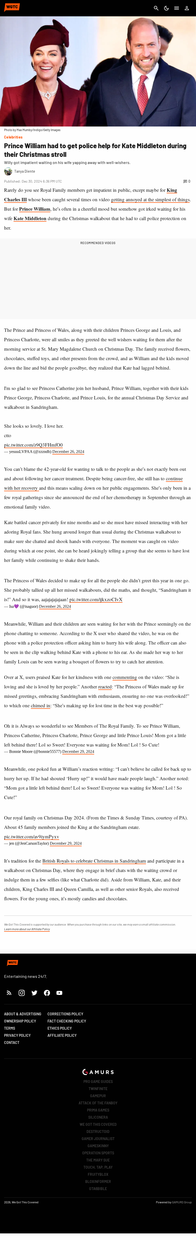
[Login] (187, 8)
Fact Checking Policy (66, 1021)
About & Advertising (22, 1014)
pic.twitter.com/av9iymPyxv (31, 836)
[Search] (156, 8)
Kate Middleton (30, 218)
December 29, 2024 (78, 751)
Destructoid (98, 1131)
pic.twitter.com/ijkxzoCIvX (95, 599)
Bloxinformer (98, 1181)
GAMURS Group (182, 1202)
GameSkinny (98, 1146)
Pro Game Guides (98, 1081)
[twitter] (34, 993)
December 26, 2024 (68, 451)
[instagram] (21, 993)
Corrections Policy (65, 1014)
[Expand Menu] (177, 8)
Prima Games (98, 1110)
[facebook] (47, 993)
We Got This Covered (98, 1124)
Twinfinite (98, 1089)
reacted (105, 686)
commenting (125, 677)
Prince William (34, 208)
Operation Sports (98, 1153)
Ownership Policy (20, 1021)
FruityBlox (98, 1174)
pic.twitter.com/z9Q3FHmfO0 (33, 444)
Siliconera (98, 1117)
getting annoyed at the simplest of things (150, 199)
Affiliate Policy (62, 1035)
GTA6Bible (98, 1188)
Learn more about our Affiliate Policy (27, 929)
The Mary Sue (98, 1160)
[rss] (9, 993)
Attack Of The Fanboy (98, 1103)
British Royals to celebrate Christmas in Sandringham (94, 860)
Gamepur (98, 1096)
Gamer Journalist (98, 1138)
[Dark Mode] (166, 8)
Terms (9, 1028)
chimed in (40, 705)
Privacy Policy (17, 1035)
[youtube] (59, 993)
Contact (11, 1042)
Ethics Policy (59, 1028)
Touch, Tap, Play (98, 1167)
